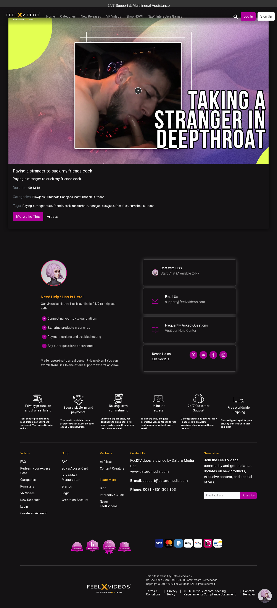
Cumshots (52, 197)
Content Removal (249, 592)
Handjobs (66, 197)
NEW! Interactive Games (165, 16)
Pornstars (27, 486)
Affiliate (106, 461)
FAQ (23, 461)
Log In (248, 16)
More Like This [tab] (28, 216)
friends (58, 206)
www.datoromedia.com (149, 471)
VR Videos (113, 16)
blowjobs (108, 206)
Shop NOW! (134, 16)
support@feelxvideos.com (185, 302)
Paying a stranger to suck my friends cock (52, 171)
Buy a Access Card (75, 468)
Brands (67, 486)
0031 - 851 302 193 (159, 489)
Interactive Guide (112, 495)
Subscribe (248, 495)
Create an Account (33, 513)
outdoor (148, 206)
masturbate (80, 206)
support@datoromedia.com (165, 480)
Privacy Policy (172, 592)
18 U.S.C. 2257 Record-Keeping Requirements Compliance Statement (210, 592)
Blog (103, 488)
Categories (68, 16)
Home (50, 16)
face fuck (121, 206)
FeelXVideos (228, 460)
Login (24, 506)
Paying (27, 206)
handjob (95, 206)
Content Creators (112, 468)
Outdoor (98, 197)
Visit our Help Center (180, 330)
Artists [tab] (52, 216)
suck (49, 206)
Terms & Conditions (153, 592)
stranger (39, 206)
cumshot (136, 206)
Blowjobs (38, 197)
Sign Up (266, 16)
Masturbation (83, 197)
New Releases (91, 16)
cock (67, 206)
